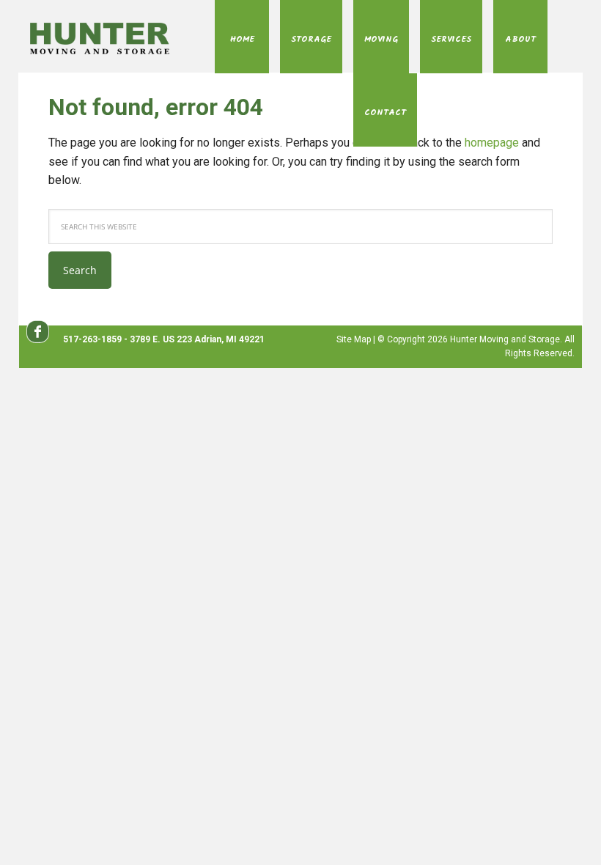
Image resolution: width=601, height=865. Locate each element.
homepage (492, 143)
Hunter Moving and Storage (103, 38)
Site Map (353, 339)
